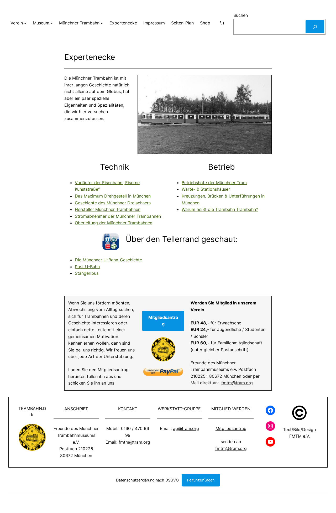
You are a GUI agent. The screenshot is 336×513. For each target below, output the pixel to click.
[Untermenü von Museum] (51, 23)
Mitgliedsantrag (231, 428)
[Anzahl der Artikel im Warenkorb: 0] (222, 23)
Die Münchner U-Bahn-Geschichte (108, 259)
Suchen (240, 15)
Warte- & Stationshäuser (206, 189)
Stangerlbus (86, 273)
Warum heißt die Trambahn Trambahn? (220, 209)
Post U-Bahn (87, 266)
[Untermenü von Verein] (25, 23)
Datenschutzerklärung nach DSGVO (147, 480)
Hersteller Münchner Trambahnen (107, 209)
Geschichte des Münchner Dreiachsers (113, 202)
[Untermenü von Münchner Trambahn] (102, 23)
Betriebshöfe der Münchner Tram (214, 182)
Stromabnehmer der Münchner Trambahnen (118, 216)
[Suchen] (315, 26)
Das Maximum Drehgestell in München (113, 196)
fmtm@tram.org (237, 382)
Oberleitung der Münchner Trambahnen (113, 222)
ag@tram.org (186, 428)
